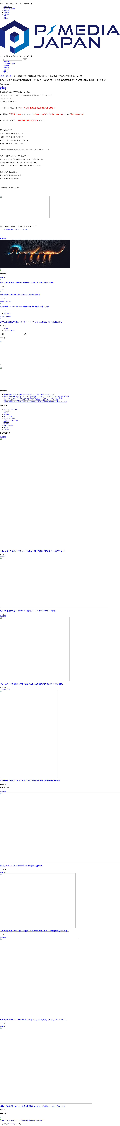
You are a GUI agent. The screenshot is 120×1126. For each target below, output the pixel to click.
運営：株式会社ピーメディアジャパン (32, 1120)
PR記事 (6, 427)
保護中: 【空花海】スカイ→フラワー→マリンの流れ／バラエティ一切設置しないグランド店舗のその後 (36, 396)
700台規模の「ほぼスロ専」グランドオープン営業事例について (20, 294)
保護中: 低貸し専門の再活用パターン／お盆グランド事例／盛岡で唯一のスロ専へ (29, 394)
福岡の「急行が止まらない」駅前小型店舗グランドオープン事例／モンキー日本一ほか (32, 1106)
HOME (2, 76)
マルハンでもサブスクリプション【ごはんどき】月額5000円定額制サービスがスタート (32, 551)
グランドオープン (9, 330)
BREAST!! (7, 411)
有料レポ (3, 87)
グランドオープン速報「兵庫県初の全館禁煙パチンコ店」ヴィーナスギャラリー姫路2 (27, 282)
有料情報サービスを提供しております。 (16, 229)
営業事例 (6, 10)
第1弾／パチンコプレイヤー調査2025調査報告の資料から (21, 866)
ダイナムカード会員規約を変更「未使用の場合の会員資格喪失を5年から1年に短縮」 (32, 684)
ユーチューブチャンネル (11, 409)
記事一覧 (8, 76)
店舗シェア (7, 313)
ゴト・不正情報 (8, 425)
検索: (1, 334)
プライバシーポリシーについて (10, 1120)
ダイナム (6, 328)
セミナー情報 (8, 416)
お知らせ (6, 14)
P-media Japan (12, 1124)
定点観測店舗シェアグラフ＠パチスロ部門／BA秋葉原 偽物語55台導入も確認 (24, 306)
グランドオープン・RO (11, 420)
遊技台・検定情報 (9, 8)
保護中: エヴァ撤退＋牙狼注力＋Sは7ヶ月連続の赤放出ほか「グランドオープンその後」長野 (33, 398)
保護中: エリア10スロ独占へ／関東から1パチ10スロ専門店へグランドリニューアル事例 (31, 400)
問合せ (6, 18)
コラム (2, 289)
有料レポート (8, 7)
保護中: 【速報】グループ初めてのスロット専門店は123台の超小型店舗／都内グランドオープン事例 (35, 402)
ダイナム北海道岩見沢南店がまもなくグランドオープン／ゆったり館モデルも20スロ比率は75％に (31, 322)
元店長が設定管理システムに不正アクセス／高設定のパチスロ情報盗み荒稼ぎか (30, 780)
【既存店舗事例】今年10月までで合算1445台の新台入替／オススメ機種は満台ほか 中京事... (34, 931)
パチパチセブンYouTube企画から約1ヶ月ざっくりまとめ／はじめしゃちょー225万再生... (33, 1020)
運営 (5, 16)
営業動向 (6, 12)
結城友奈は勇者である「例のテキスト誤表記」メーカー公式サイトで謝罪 (27, 611)
